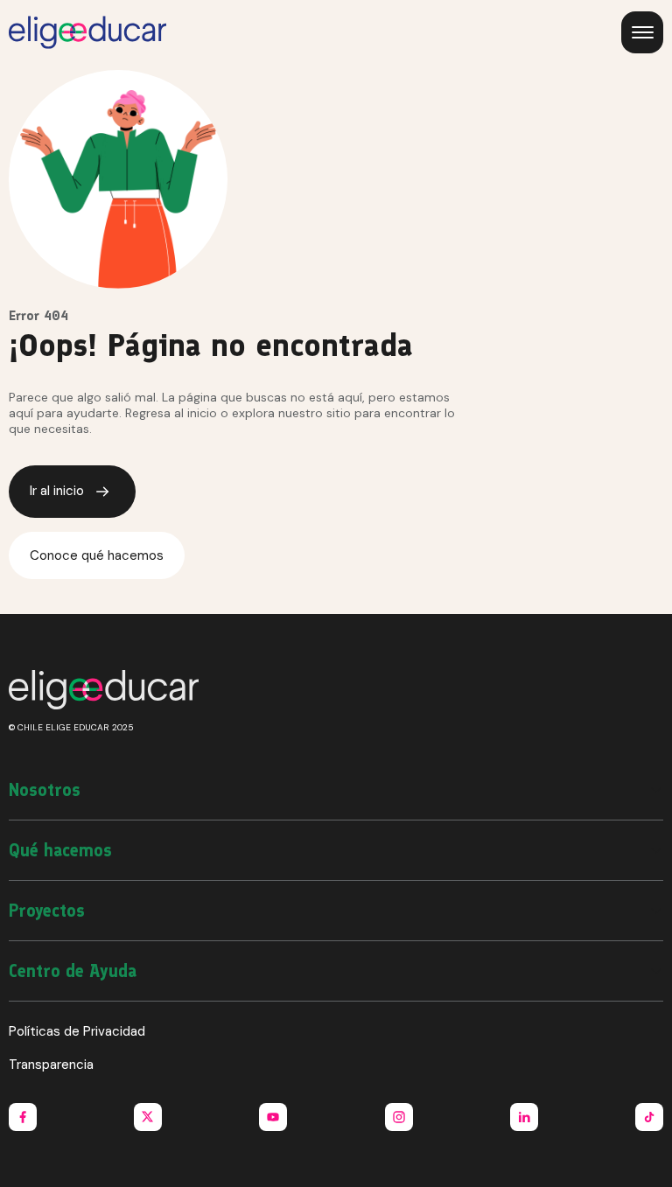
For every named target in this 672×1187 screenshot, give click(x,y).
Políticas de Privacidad (77, 1031)
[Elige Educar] (87, 32)
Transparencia (51, 1064)
